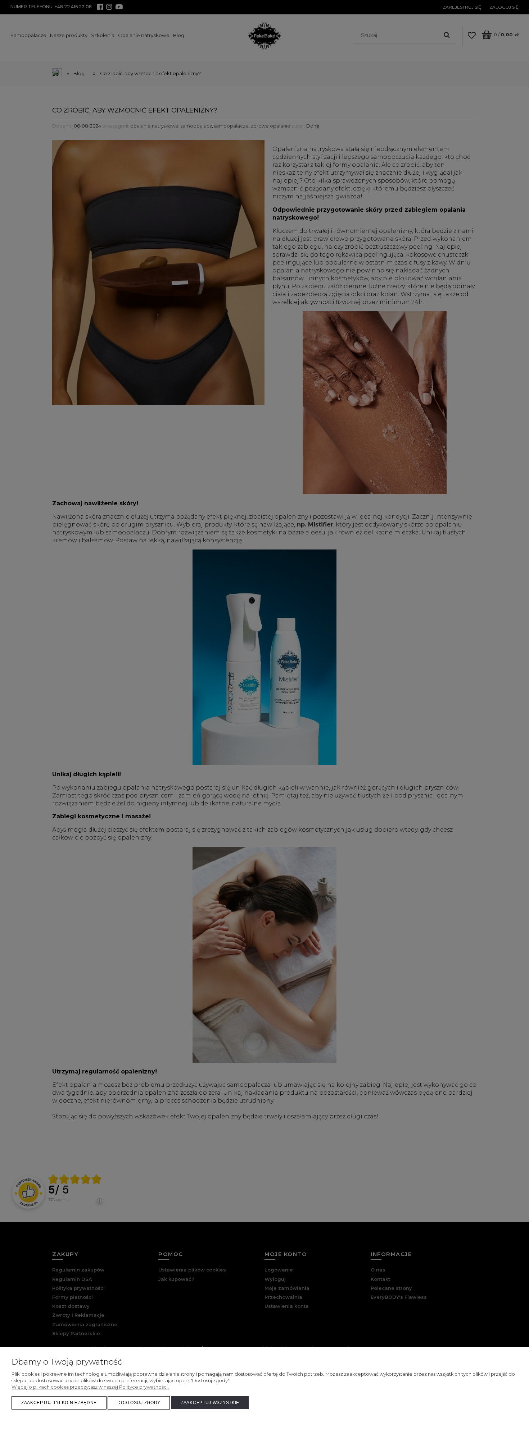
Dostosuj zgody (138, 1402)
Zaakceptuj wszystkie (210, 1402)
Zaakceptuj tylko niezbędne (59, 1402)
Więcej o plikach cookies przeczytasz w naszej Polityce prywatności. (90, 1387)
